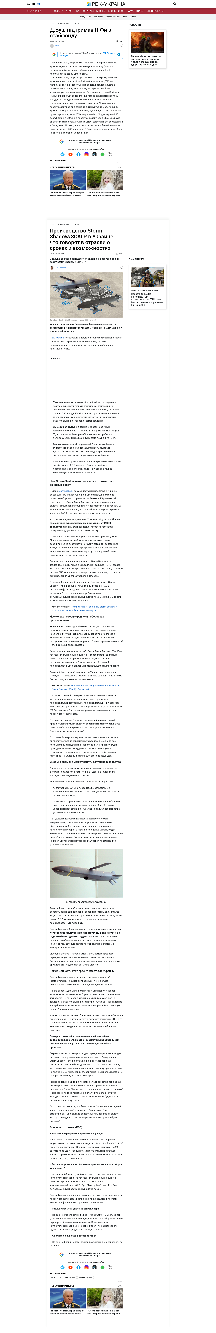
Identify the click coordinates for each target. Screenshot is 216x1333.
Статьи (76, 24)
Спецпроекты (155, 11)
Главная (53, 24)
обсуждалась (65, 491)
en (33, 4)
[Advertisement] (86, 380)
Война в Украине (85, 1277)
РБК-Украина (57, 337)
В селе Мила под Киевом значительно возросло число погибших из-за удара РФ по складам (146, 60)
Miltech (133, 17)
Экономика (98, 17)
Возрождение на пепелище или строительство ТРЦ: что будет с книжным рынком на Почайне (147, 299)
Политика (88, 11)
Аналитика (72, 11)
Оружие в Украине (67, 1277)
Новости (58, 11)
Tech (125, 17)
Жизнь (112, 11)
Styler (140, 11)
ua (28, 4)
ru (38, 4)
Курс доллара (85, 17)
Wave (131, 11)
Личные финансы (113, 17)
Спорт (122, 11)
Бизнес (100, 11)
